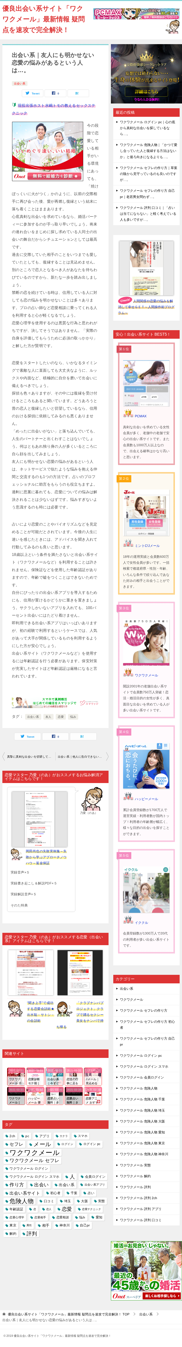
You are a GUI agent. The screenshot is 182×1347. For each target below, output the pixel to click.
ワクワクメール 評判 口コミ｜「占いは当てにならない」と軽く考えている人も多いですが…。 (148, 213)
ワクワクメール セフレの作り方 (143, 1010)
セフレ (16, 1144)
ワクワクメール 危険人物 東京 (142, 1143)
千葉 (74, 1193)
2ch (12, 1136)
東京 (12, 1225)
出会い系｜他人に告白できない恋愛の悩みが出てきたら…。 (83, 756)
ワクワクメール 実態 (135, 1165)
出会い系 (19, 83)
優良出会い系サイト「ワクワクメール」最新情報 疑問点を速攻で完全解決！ (43, 19)
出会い (41, 1184)
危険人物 (21, 1201)
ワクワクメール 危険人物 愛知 (142, 1132)
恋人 (49, 1209)
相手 (46, 1225)
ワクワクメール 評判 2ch (138, 1198)
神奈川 (64, 1225)
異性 (29, 1225)
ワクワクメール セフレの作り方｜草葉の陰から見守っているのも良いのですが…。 (148, 174)
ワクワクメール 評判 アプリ (141, 1209)
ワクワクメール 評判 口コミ (141, 1220)
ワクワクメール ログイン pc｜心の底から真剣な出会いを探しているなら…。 (147, 128)
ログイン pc (92, 1144)
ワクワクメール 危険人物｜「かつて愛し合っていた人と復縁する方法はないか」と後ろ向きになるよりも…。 (148, 151)
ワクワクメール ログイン (28, 1168)
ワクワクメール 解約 (135, 1176)
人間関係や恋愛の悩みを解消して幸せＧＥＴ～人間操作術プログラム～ (146, 307)
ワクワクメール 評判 (135, 1187)
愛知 (99, 1217)
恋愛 (61, 716)
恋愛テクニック (91, 1209)
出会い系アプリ (95, 1184)
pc (27, 1136)
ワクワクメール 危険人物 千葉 (142, 1099)
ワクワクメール (34, 1152)
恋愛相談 (62, 1217)
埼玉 (67, 1201)
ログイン (67, 1144)
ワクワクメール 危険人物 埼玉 (142, 1110)
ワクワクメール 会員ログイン (142, 1077)
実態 (101, 1201)
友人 (48, 716)
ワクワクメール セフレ (34, 1160)
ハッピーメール (146, 799)
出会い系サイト (24, 1193)
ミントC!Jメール (147, 546)
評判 (32, 1234)
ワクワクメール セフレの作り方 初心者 (147, 1024)
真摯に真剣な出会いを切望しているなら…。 (31, 756)
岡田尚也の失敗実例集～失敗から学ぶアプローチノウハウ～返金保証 (46, 857)
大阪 (84, 1201)
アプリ (44, 1136)
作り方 (16, 1184)
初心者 (55, 1193)
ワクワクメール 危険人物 (138, 1088)
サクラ (64, 1136)
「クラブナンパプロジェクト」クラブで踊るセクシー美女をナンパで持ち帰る (80, 1015)
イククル (141, 922)
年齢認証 (16, 1209)
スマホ (82, 1136)
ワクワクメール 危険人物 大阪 (142, 1121)
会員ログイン (95, 1176)
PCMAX (140, 416)
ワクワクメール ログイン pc (141, 1055)
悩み (73, 716)
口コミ (49, 1201)
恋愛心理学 (16, 1217)
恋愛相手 (40, 1217)
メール (42, 1144)
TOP (68, 1314)
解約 (12, 1233)
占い (91, 1193)
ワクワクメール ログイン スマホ (34, 1176)
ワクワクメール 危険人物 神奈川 (144, 1154)
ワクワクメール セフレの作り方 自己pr (147, 1041)
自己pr (85, 1225)
